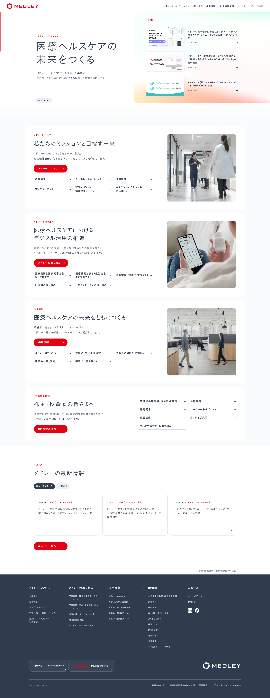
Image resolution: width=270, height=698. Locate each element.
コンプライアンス (36, 607)
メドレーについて (172, 6)
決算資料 (152, 602)
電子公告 (152, 636)
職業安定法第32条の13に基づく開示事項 (188, 685)
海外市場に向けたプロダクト (82, 614)
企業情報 (33, 596)
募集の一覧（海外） (117, 619)
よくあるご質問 (155, 619)
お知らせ (192, 602)
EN (253, 6)
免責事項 (152, 641)
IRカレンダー (154, 630)
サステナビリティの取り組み (81, 625)
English (237, 685)
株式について (154, 624)
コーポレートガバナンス (158, 613)
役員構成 (33, 602)
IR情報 (152, 588)
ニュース (242, 6)
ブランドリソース (220, 685)
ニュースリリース (195, 596)
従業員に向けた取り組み (120, 607)
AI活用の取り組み (77, 620)
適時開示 (152, 607)
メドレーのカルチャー (118, 596)
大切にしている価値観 (118, 602)
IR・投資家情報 (226, 6)
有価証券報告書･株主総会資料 (162, 596)
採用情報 (210, 6)
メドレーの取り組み (193, 6)
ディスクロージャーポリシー (160, 647)
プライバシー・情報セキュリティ (43, 613)
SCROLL (45, 100)
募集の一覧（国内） (117, 613)
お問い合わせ (158, 685)
